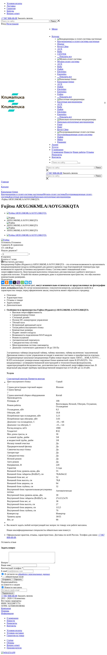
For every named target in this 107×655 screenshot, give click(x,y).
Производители (14, 648)
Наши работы (79, 152)
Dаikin (60, 87)
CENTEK (61, 54)
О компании (57, 152)
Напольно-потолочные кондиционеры (75, 122)
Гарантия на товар (15, 635)
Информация (7, 613)
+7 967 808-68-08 (9, 18)
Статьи (10, 640)
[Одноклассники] (6, 282)
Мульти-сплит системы (68, 61)
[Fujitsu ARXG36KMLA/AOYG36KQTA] (27, 213)
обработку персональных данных (34, 574)
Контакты (11, 626)
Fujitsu (60, 94)
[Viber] (18, 282)
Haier (59, 127)
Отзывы (90, 152)
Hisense (60, 44)
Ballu (59, 51)
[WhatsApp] (22, 282)
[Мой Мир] (10, 282)
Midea (60, 139)
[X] (14, 282)
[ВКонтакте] (2, 282)
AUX (59, 49)
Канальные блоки (65, 81)
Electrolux (61, 71)
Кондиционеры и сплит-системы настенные (78, 41)
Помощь (5, 611)
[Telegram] (30, 282)
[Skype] (26, 282)
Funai (59, 124)
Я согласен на (27, 574)
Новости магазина (13, 587)
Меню (55, 29)
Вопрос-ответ (13, 645)
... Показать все (64, 56)
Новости (68, 152)
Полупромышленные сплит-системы (74, 134)
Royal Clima (62, 129)
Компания (6, 608)
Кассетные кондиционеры (69, 102)
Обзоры (10, 643)
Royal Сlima (62, 46)
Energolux (61, 74)
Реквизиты (57, 154)
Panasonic (61, 142)
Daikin (60, 69)
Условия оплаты (14, 630)
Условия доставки (15, 633)
